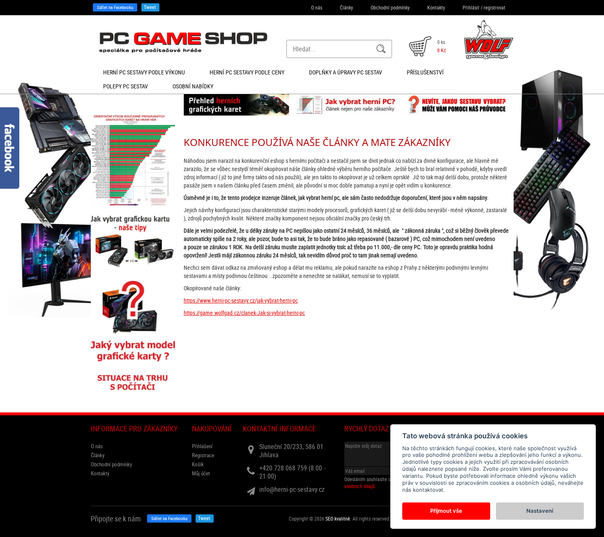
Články (346, 7)
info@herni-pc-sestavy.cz (292, 489)
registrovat (494, 7)
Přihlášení (202, 446)
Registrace (203, 455)
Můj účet (201, 473)
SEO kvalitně (337, 518)
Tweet (150, 7)
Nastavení (539, 510)
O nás (316, 7)
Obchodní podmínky (390, 7)
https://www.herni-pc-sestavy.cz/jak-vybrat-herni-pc (241, 300)
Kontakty (436, 7)
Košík (198, 464)
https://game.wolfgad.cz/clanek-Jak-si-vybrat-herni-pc (244, 313)
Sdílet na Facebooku (115, 7)
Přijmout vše (446, 510)
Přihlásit (471, 7)
